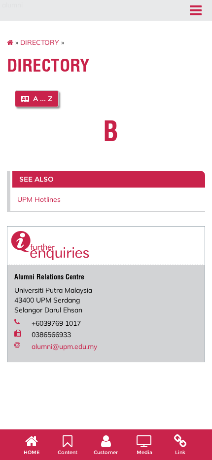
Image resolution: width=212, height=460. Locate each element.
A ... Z (40, 98)
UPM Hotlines (39, 199)
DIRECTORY (39, 42)
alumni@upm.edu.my (64, 346)
